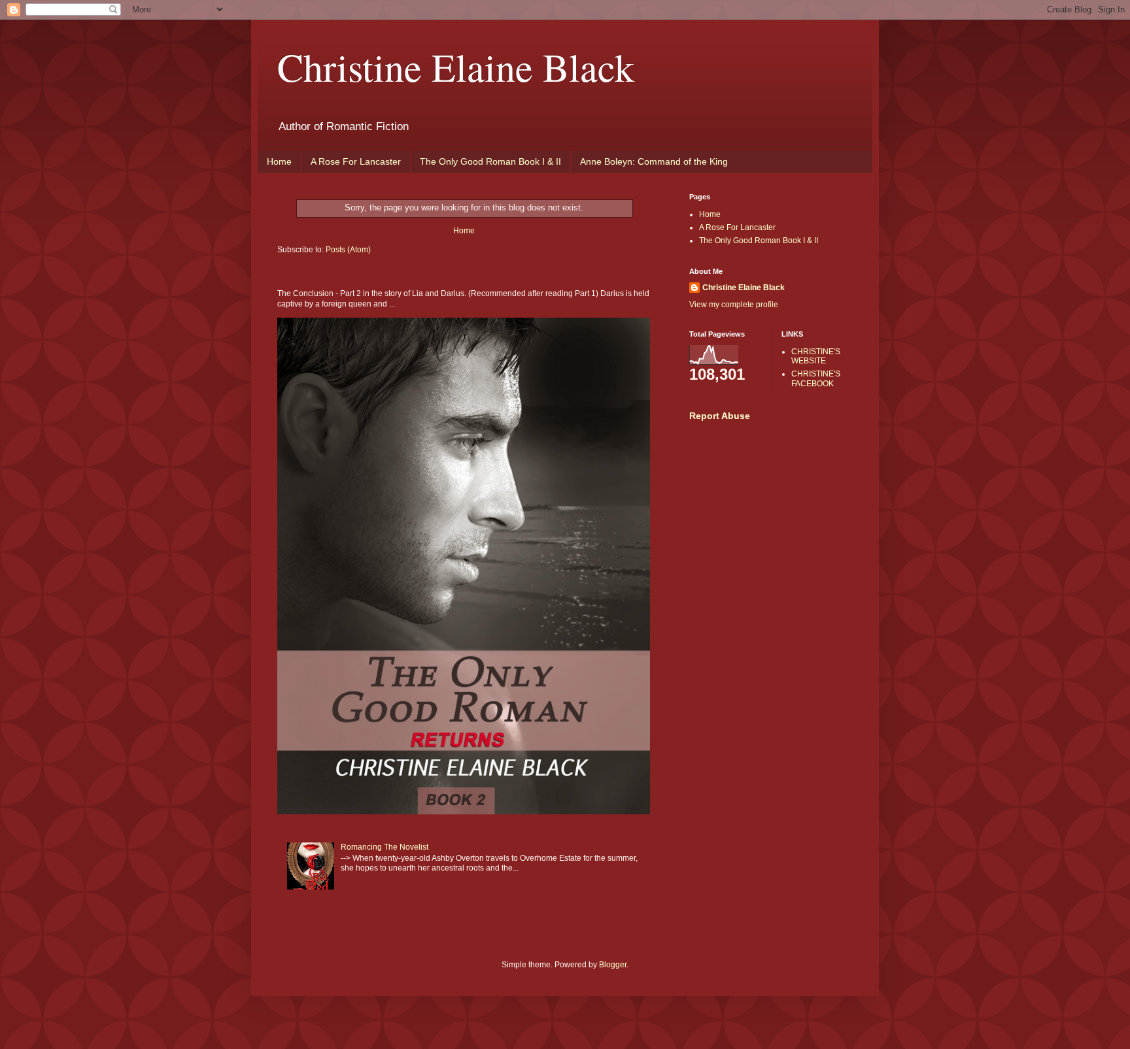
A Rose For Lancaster (356, 161)
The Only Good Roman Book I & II (490, 161)
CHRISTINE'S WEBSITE (815, 356)
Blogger (612, 964)
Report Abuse (719, 415)
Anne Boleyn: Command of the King (654, 161)
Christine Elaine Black (455, 67)
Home (279, 161)
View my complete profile (733, 304)
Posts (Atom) (348, 249)
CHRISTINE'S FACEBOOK (815, 378)
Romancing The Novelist (384, 847)
